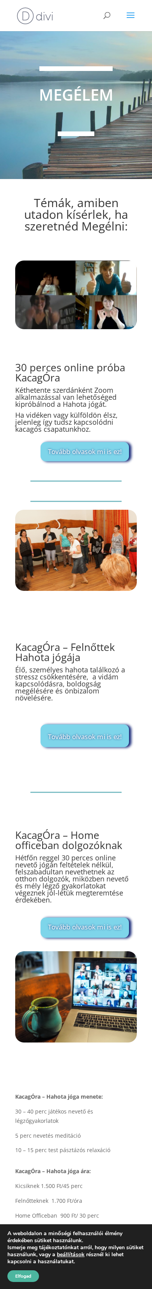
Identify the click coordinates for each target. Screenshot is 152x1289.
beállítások (71, 1254)
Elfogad (23, 1276)
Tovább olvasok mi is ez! (85, 451)
